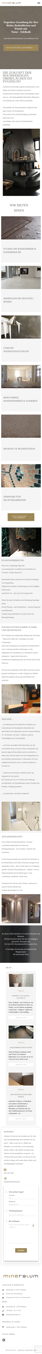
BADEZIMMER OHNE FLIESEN (21, 1047)
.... (30, 1012)
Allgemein (21, 991)
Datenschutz (29, 1350)
